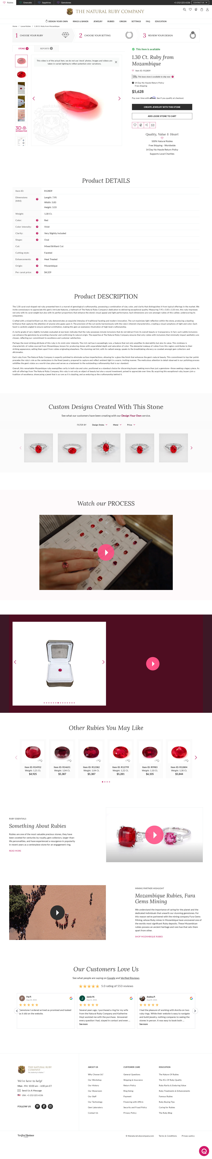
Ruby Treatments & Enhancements (174, 1091)
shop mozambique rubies (149, 936)
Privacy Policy (129, 1113)
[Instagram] (50, 1106)
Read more (15, 850)
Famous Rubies (166, 1096)
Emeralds (28, 2)
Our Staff (92, 1096)
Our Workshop (95, 1080)
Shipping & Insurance (133, 1080)
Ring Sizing (128, 1091)
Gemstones (66, 2)
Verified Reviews (130, 978)
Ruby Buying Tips (167, 1102)
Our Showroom (95, 1091)
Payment (127, 1096)
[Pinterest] (37, 1106)
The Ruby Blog (165, 1113)
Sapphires (46, 2)
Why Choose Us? (95, 1074)
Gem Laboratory (95, 1107)
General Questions (131, 1074)
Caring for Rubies (167, 1107)
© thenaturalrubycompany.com (140, 1136)
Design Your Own (131, 415)
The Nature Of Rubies (169, 1074)
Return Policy (129, 1085)
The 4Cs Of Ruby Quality (170, 1080)
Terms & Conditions (168, 1136)
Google (111, 978)
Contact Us (93, 1113)
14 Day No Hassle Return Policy (149, 82)
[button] (119, 98)
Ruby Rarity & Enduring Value (172, 1085)
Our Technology (95, 1102)
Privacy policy (188, 1136)
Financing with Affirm (133, 1102)
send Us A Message (32, 1090)
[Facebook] (44, 1106)
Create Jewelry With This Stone (162, 107)
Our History (93, 1085)
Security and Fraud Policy (135, 1107)
